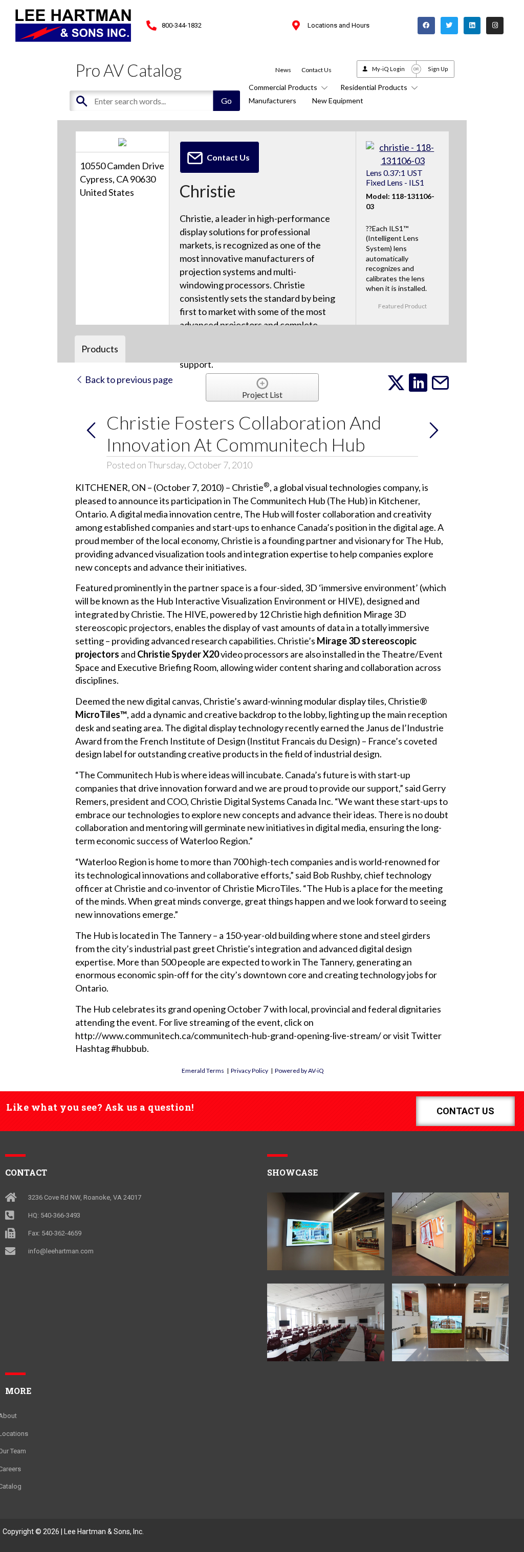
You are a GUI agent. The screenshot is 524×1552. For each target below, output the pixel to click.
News (283, 70)
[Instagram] (495, 25)
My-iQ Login (388, 68)
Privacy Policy (249, 1070)
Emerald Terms (203, 1070)
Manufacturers (272, 100)
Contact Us (316, 70)
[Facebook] (426, 25)
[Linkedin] (472, 25)
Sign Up (438, 68)
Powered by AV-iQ (299, 1070)
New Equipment (337, 100)
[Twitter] (449, 25)
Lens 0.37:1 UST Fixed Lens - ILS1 (395, 177)
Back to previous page (128, 379)
